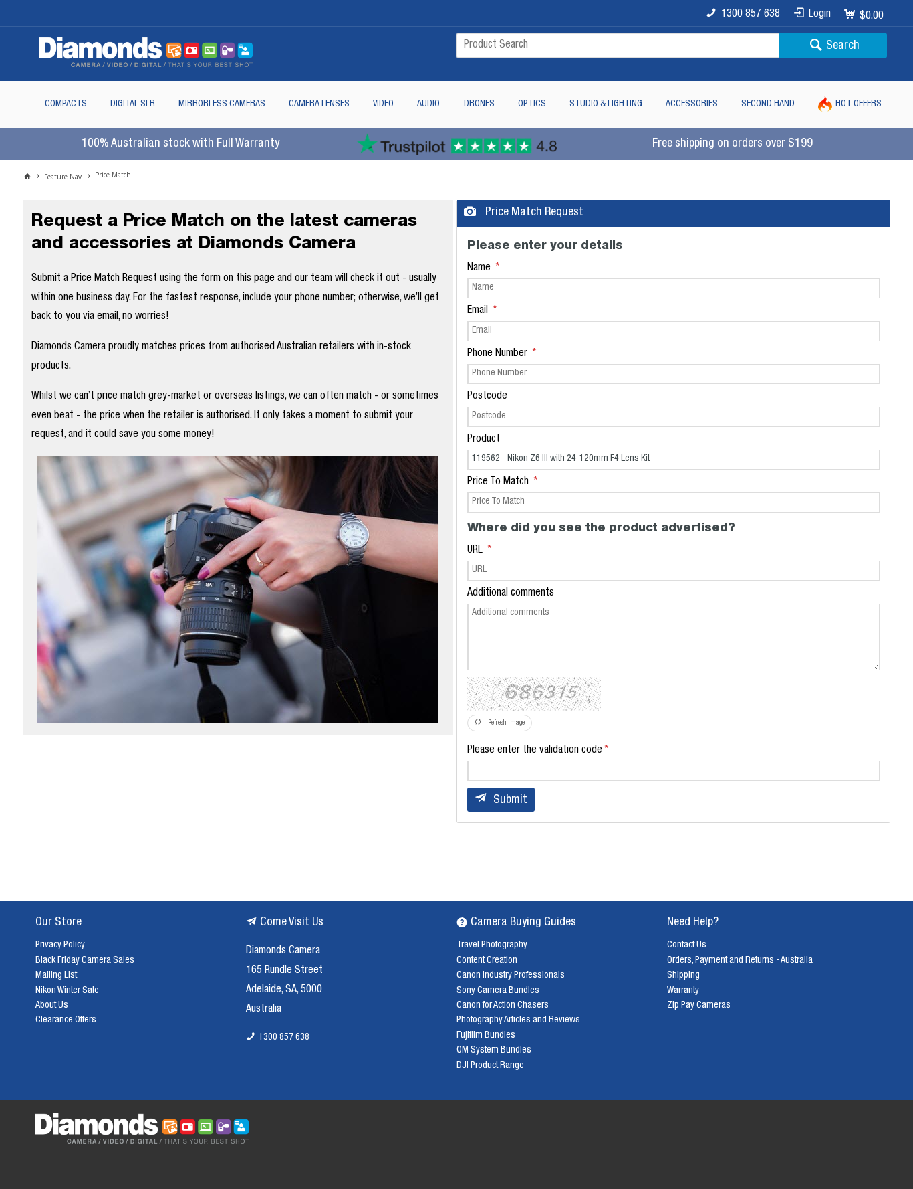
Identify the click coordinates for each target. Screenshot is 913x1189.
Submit (510, 800)
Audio (428, 104)
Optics (532, 104)
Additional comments (510, 593)
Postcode (487, 396)
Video (383, 104)
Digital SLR (132, 104)
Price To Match (499, 482)
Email (479, 311)
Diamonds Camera (283, 951)
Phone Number (498, 354)
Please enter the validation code (534, 750)
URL (476, 550)
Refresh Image (506, 723)
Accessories (692, 104)
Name (480, 268)
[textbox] (617, 45)
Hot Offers (858, 104)
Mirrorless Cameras (221, 104)
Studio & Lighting (605, 104)
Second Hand (768, 104)
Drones (479, 104)
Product (483, 439)
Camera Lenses (319, 104)
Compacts (66, 104)
